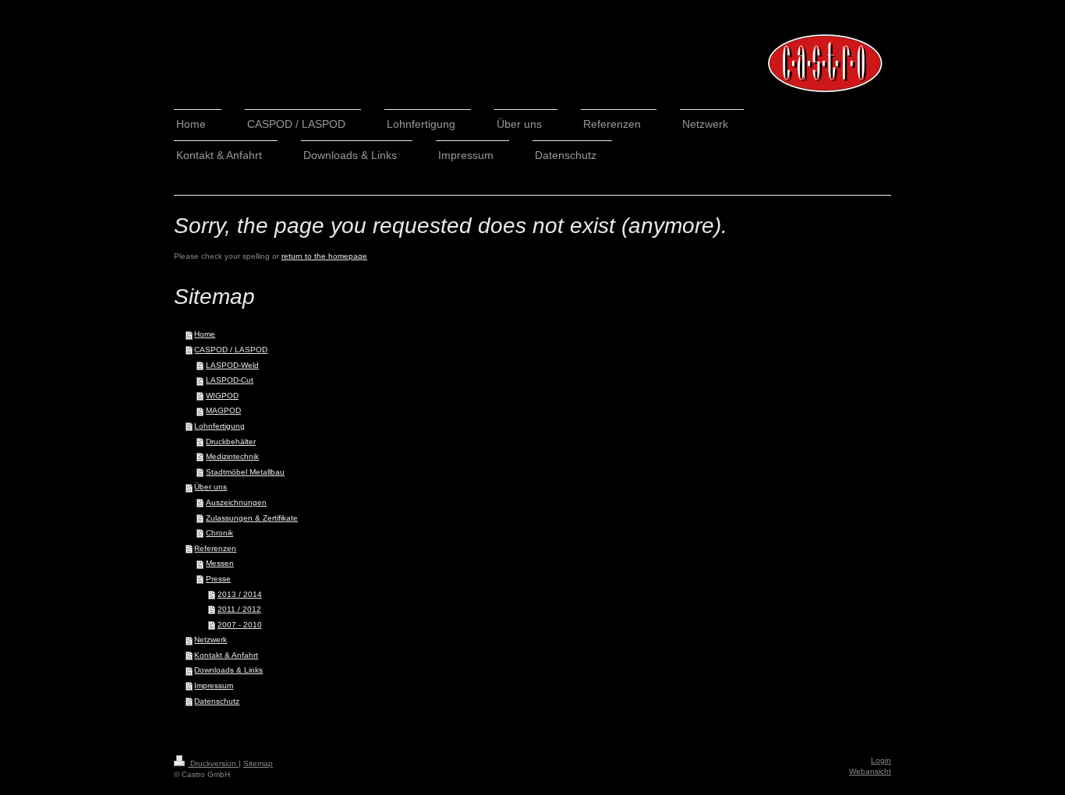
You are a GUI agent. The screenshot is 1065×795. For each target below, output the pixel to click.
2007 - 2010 (240, 624)
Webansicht (870, 771)
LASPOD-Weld (232, 365)
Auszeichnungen (236, 502)
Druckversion (213, 763)
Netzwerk (210, 639)
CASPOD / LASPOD (230, 349)
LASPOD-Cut (229, 380)
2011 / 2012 (239, 609)
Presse (218, 578)
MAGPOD (223, 410)
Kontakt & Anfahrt (226, 655)
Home (204, 334)
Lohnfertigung (219, 426)
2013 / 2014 (240, 594)
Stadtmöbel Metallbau (245, 472)
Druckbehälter (231, 441)
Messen (220, 563)
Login (881, 760)
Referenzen (215, 548)
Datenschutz (216, 701)
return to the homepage (324, 256)
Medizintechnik (232, 456)
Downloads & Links (228, 670)
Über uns (210, 486)
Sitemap (258, 763)
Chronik (219, 532)
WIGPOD (222, 395)
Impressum (213, 685)
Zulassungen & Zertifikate (252, 518)
